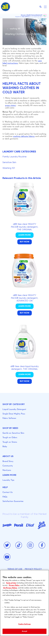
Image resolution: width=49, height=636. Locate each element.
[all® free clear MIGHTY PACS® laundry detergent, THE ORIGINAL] (24, 216)
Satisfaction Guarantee (13, 501)
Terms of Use (11, 583)
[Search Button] (40, 7)
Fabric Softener (9, 418)
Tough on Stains (10, 442)
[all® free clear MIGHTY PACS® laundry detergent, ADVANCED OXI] (24, 287)
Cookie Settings (24, 624)
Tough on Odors (10, 438)
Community (8, 466)
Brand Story (8, 461)
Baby (5, 447)
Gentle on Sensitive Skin (13, 433)
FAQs (5, 497)
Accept (24, 631)
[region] (24, 603)
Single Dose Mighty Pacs (14, 414)
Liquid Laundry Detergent (14, 409)
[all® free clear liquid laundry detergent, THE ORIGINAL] (24, 357)
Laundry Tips (8, 480)
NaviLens (7, 470)
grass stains (10, 105)
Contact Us (8, 492)
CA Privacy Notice (10, 588)
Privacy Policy (14, 585)
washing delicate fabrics (24, 136)
